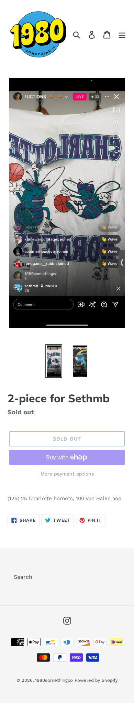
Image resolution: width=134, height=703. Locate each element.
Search (23, 577)
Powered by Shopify (96, 680)
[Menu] (122, 34)
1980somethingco (54, 680)
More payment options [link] (67, 474)
